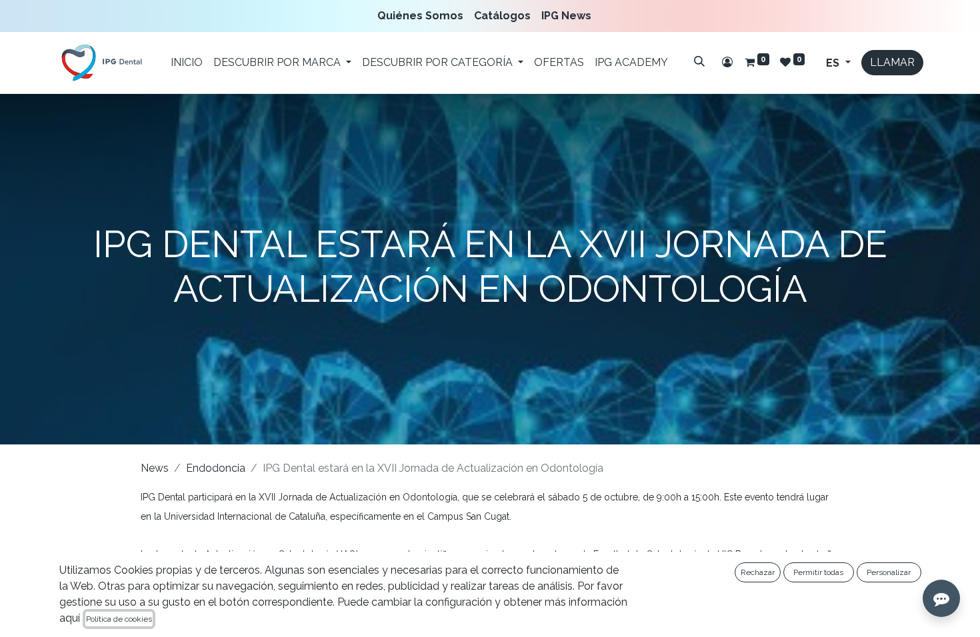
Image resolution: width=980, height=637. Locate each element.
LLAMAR (892, 62)
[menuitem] (423, 16)
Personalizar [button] (889, 572)
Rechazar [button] (758, 572)
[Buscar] (699, 61)
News (155, 468)
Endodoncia (215, 468)
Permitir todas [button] (818, 572)
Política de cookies (119, 619)
